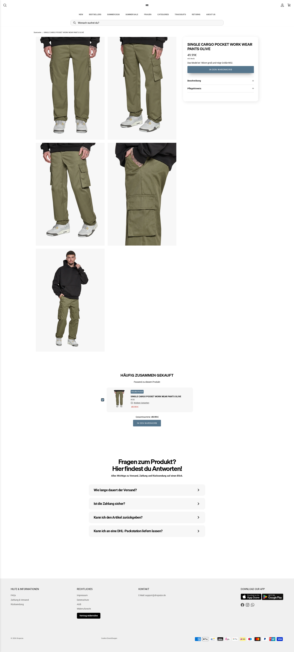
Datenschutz (83, 600)
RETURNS (196, 14)
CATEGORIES (163, 14)
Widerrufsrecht (84, 609)
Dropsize (20, 638)
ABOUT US (210, 14)
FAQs (13, 595)
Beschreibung (194, 80)
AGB (79, 604)
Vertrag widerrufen (88, 615)
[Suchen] (5, 5)
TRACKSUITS (180, 14)
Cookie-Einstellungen (109, 638)
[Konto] (281, 5)
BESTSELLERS (95, 14)
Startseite (37, 33)
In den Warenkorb (220, 69)
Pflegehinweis (194, 88)
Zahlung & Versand (20, 600)
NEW (81, 14)
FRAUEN (147, 14)
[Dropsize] (147, 5)
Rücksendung (17, 604)
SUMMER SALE (132, 14)
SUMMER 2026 (113, 14)
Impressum (82, 595)
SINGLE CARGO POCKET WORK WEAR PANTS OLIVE (64, 33)
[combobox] (147, 23)
